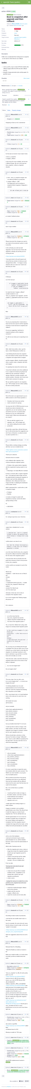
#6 (27, 197)
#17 (27, 610)
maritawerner (14, 511)
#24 (27, 963)
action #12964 (21, 99)
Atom (22, 1081)
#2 (27, 127)
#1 (27, 114)
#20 (27, 831)
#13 (27, 390)
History (4, 110)
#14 (27, 440)
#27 (27, 1048)
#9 (27, 231)
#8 (27, 221)
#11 (27, 316)
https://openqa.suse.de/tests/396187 (16, 985)
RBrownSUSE (15, 23)
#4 (27, 148)
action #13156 (21, 89)
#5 (27, 172)
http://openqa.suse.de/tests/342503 (16, 256)
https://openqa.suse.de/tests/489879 (16, 1025)
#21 (27, 900)
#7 (27, 206)
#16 (27, 522)
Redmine (9, 1086)
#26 (27, 1037)
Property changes (16, 110)
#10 (27, 271)
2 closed (20, 85)
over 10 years (20, 139)
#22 (27, 910)
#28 (27, 1067)
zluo (9, 104)
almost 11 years (23, 23)
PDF (27, 1081)
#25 (27, 1014)
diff (18, 966)
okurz (15, 33)
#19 (27, 747)
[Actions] (28, 89)
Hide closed (26, 78)
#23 (27, 941)
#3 (27, 139)
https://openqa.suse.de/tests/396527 (16, 976)
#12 (27, 343)
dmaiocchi (13, 139)
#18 (27, 674)
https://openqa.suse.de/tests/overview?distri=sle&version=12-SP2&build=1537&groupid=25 (16, 1001)
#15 (27, 511)
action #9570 (10, 14)
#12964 (8, 1062)
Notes (8, 110)
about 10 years (17, 25)
